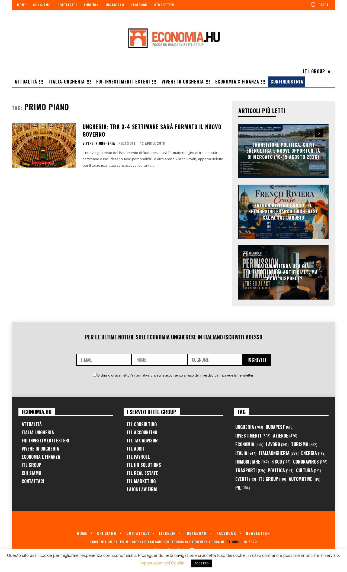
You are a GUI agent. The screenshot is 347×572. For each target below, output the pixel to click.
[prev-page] (309, 133)
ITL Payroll (138, 457)
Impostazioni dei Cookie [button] (161, 562)
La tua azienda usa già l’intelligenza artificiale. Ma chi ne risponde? (283, 272)
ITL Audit (136, 448)
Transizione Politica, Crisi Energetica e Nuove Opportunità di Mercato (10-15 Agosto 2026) (283, 151)
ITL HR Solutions (144, 465)
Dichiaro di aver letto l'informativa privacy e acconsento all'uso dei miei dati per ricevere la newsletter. (175, 375)
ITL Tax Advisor (142, 440)
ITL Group (31, 465)
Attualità (32, 424)
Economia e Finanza (41, 457)
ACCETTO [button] (201, 563)
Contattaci (33, 481)
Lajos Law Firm (142, 489)
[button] (319, 4)
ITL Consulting (142, 424)
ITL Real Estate (142, 473)
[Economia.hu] (173, 38)
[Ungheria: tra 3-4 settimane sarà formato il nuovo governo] (44, 145)
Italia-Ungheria (38, 432)
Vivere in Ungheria (99, 143)
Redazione (127, 143)
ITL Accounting (142, 432)
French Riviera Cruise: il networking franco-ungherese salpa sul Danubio (283, 211)
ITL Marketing (141, 481)
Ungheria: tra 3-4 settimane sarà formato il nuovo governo (152, 130)
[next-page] (319, 133)
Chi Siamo (31, 473)
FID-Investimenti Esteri (45, 440)
